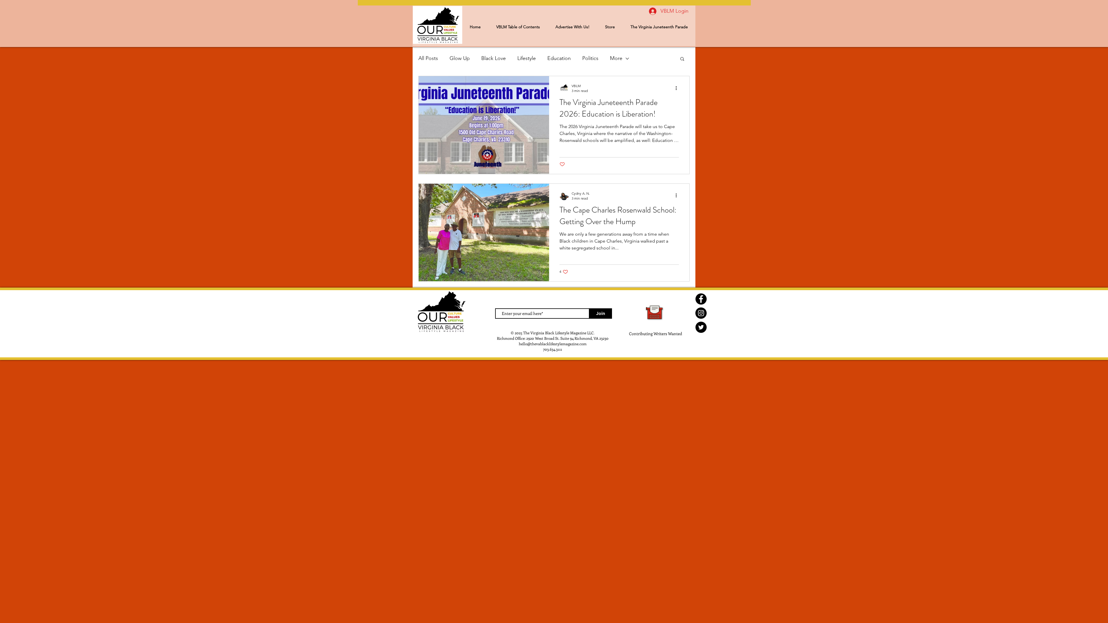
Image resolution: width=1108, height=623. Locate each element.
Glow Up (460, 58)
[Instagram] (701, 313)
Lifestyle (526, 58)
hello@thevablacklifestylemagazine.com (553, 343)
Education (559, 58)
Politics (590, 58)
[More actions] (678, 88)
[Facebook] (701, 299)
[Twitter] (701, 327)
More (616, 58)
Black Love (493, 58)
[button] (682, 59)
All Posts (428, 58)
